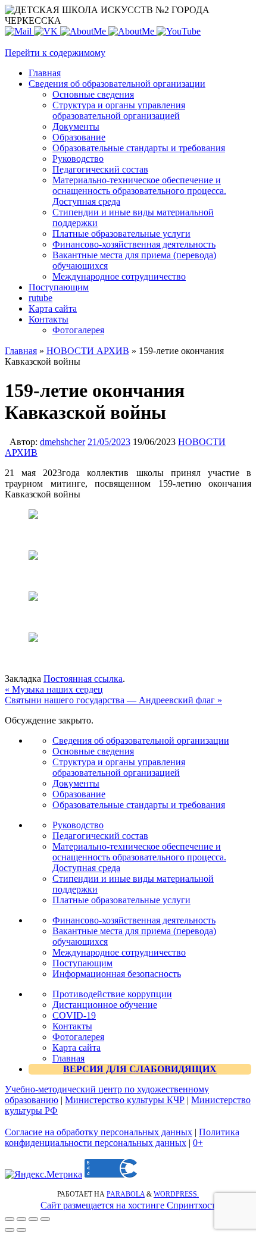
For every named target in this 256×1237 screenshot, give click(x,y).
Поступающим (82, 963)
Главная (21, 351)
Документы (75, 783)
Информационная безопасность (116, 974)
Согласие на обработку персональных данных (98, 1132)
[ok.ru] (84, 31)
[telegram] (132, 31)
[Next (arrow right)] (21, 1230)
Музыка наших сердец (54, 689)
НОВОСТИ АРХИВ (87, 351)
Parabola (126, 1194)
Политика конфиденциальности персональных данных (122, 1137)
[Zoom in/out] (45, 1219)
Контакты (72, 1026)
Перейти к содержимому (55, 53)
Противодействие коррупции (112, 994)
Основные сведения (93, 751)
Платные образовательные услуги (121, 900)
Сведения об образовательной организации (140, 740)
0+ (198, 1143)
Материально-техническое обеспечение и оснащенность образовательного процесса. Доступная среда (139, 857)
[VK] (47, 31)
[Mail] (19, 31)
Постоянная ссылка (83, 679)
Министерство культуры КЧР (125, 1100)
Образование (78, 794)
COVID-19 (74, 1015)
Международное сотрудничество (119, 952)
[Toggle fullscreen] (33, 1219)
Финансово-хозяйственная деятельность (134, 920)
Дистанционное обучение (104, 1005)
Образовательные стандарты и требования (138, 805)
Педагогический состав (100, 836)
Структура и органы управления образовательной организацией (118, 767)
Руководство (78, 825)
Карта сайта (76, 1047)
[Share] (21, 1219)
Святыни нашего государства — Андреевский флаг (113, 700)
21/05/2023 (109, 442)
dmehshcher (62, 442)
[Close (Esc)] (9, 1219)
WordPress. (176, 1194)
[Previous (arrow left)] (9, 1230)
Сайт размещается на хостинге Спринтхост (128, 1205)
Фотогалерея (78, 1037)
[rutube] (179, 31)
